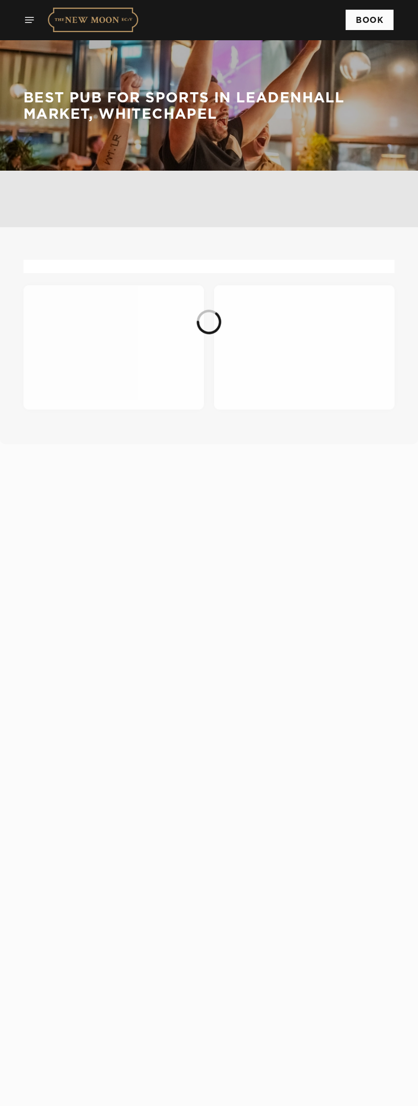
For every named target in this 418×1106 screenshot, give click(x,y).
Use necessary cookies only (207, 676)
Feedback (57, 877)
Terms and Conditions (80, 1092)
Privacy (54, 1067)
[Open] (29, 20)
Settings (372, 644)
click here (283, 547)
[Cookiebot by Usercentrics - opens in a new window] (361, 421)
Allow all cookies (341, 676)
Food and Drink (68, 853)
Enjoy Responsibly (73, 941)
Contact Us (60, 978)
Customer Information (82, 922)
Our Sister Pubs (68, 889)
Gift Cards (58, 865)
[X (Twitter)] (44, 1022)
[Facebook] (44, 998)
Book (370, 20)
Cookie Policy (65, 1055)
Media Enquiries (69, 953)
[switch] (157, 607)
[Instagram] (44, 1010)
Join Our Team (67, 965)
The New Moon (64, 834)
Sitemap (54, 1079)
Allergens (57, 902)
